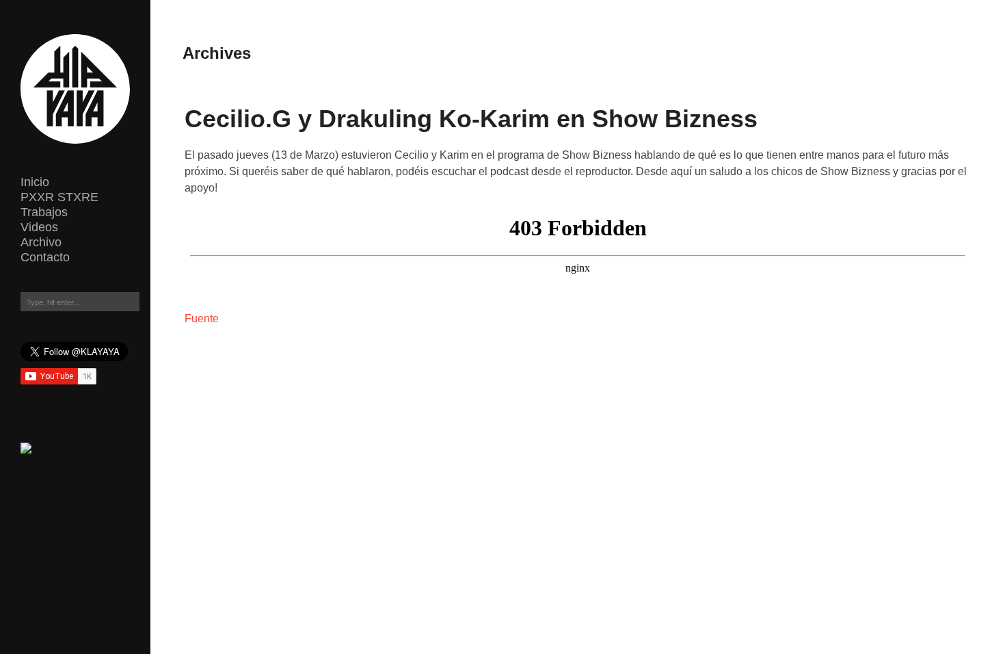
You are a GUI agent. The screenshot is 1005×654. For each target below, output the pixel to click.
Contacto (45, 257)
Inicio (35, 182)
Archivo (41, 242)
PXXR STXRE (59, 197)
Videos (39, 227)
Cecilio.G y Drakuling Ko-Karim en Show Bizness (471, 119)
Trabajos (44, 212)
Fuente (202, 318)
